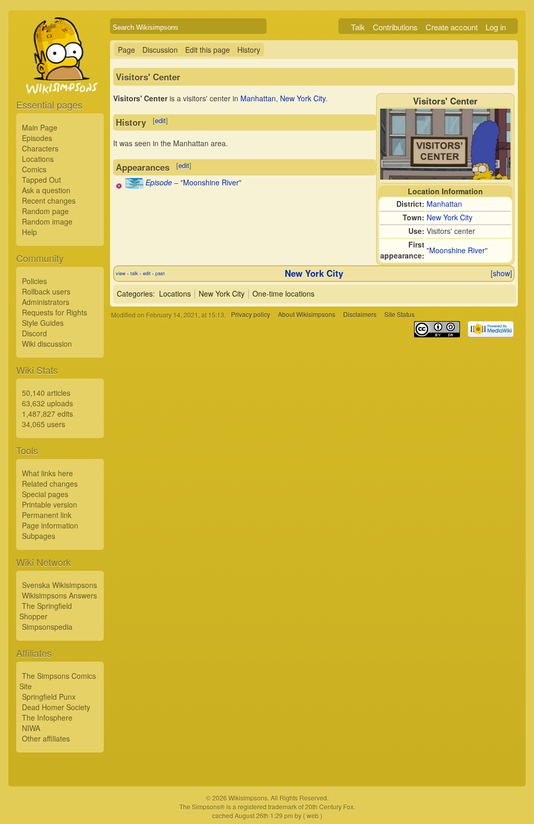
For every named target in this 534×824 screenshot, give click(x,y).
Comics (34, 169)
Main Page (39, 127)
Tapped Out (41, 179)
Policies (34, 281)
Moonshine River (457, 250)
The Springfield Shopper (45, 611)
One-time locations (283, 293)
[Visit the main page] (60, 79)
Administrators (45, 302)
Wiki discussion (47, 343)
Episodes (37, 138)
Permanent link (46, 515)
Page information (50, 525)
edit (160, 120)
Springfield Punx (49, 696)
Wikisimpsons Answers (59, 595)
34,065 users (43, 424)
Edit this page (207, 49)
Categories (135, 293)
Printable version (49, 504)
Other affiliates (46, 738)
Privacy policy (250, 314)
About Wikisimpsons (306, 314)
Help (29, 232)
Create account (452, 26)
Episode (158, 182)
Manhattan (444, 203)
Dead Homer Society (56, 707)
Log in (496, 26)
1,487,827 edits (47, 413)
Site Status (399, 314)
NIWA (31, 728)
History (248, 49)
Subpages (38, 536)
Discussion (160, 49)
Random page (45, 211)
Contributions (395, 26)
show (501, 273)
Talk (358, 26)
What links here (47, 473)
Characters (40, 148)
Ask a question (46, 190)
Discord (34, 333)
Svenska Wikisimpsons (59, 585)
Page (126, 49)
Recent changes (49, 200)
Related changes (50, 483)
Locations (38, 159)
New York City (449, 217)
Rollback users (46, 291)
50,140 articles (46, 392)
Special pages (45, 494)
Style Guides (43, 322)
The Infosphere (47, 717)
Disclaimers (360, 314)
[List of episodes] (134, 185)
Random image (47, 221)
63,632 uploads (47, 403)
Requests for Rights (54, 312)
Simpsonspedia (47, 626)
